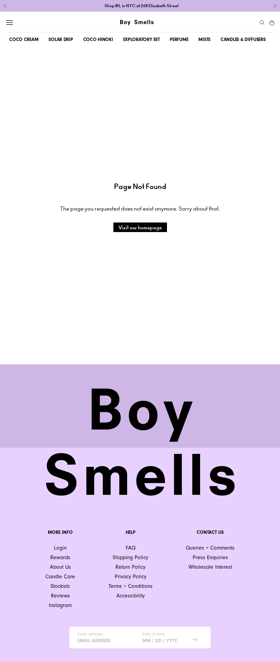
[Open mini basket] (272, 22)
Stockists (60, 586)
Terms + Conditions (131, 586)
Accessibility (130, 595)
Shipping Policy (130, 557)
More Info (60, 532)
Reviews (60, 595)
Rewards (60, 557)
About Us (60, 566)
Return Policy (130, 566)
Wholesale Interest (210, 566)
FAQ (131, 547)
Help (131, 532)
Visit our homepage (140, 228)
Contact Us (210, 532)
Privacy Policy (130, 576)
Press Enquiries (210, 557)
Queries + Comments (210, 547)
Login (60, 547)
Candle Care (60, 576)
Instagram (60, 605)
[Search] (262, 22)
